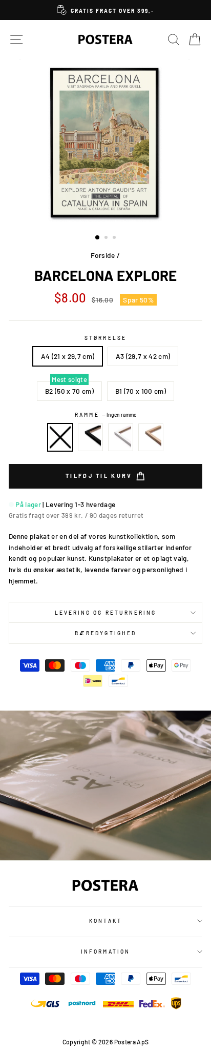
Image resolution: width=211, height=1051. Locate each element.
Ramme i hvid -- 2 (121, 437)
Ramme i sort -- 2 (90, 437)
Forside (103, 255)
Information (105, 951)
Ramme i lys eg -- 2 (151, 437)
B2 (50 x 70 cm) (69, 391)
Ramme (105, 415)
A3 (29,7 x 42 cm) (143, 356)
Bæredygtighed (105, 633)
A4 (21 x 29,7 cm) (68, 356)
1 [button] (97, 237)
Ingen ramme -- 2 (60, 437)
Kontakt (105, 921)
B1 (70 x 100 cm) (140, 391)
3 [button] (115, 238)
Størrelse (105, 338)
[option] (105, 10)
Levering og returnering (105, 613)
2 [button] (107, 238)
